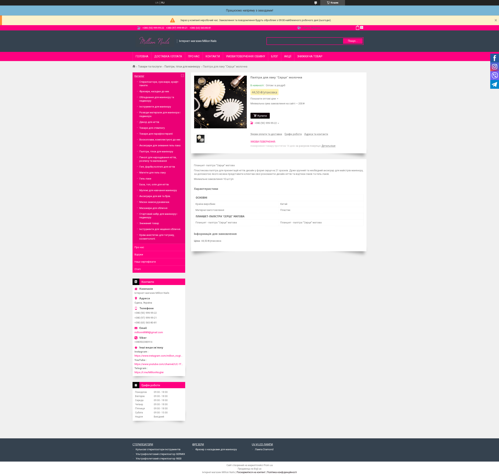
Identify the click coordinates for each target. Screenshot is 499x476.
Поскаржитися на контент (251, 472)
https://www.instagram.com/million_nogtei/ (158, 355)
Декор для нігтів (149, 122)
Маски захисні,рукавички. (154, 202)
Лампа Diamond (264, 449)
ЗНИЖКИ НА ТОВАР (309, 56)
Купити (262, 115)
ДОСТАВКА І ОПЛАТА (168, 56)
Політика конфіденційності (282, 472)
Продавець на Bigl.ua (249, 468)
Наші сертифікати (145, 261)
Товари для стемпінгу (152, 127)
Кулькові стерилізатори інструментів (158, 449)
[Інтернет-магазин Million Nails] (154, 41)
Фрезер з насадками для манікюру (216, 449)
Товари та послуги (150, 66)
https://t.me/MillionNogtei (149, 372)
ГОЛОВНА (142, 56)
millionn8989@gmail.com (148, 332)
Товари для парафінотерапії (156, 133)
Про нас (139, 247)
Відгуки (138, 254)
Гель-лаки (145, 178)
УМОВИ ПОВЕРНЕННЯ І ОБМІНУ (245, 56)
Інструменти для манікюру (155, 106)
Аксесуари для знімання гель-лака (159, 145)
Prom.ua (268, 465)
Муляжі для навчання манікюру (158, 190)
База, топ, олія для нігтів (154, 184)
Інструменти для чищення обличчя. (160, 229)
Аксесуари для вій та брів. (155, 196)
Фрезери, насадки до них (154, 91)
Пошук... (353, 40)
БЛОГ (274, 56)
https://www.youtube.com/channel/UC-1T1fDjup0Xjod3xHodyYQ (158, 364)
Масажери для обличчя (153, 208)
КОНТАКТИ (213, 56)
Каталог (139, 76)
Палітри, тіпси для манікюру (182, 66)
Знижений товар (149, 223)
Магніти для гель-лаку (152, 172)
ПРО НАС (194, 56)
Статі (137, 269)
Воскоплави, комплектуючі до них (159, 139)
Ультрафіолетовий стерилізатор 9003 (158, 458)
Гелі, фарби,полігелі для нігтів (157, 166)
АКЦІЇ (287, 56)
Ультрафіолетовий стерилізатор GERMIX (160, 454)
